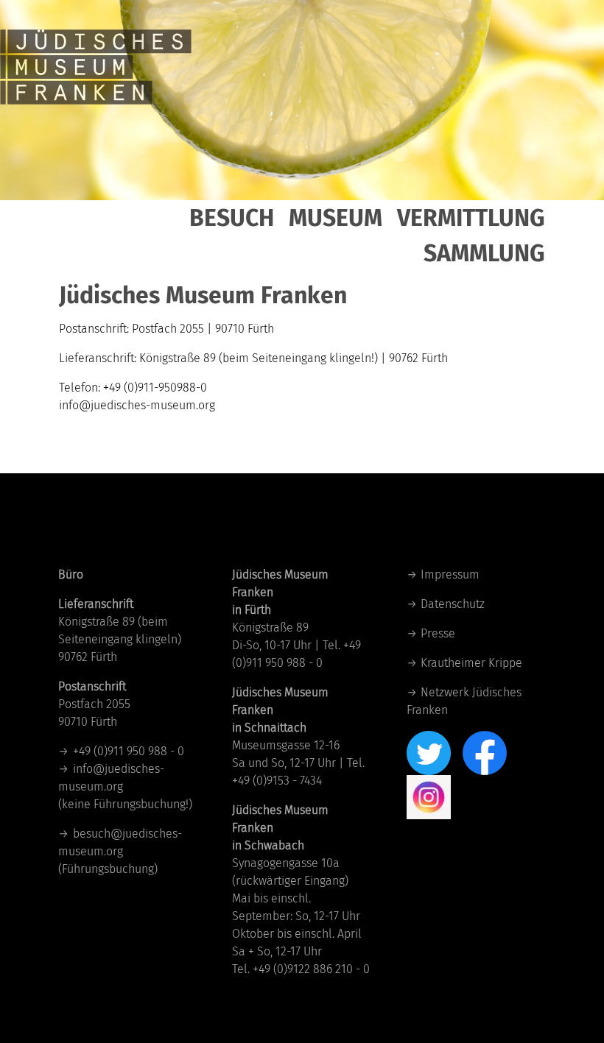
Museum (335, 218)
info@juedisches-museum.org (111, 777)
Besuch (231, 218)
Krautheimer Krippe (471, 663)
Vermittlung (471, 218)
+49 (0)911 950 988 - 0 (128, 751)
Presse (438, 633)
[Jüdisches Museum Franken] (96, 51)
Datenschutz (453, 604)
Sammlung (484, 253)
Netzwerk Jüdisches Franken (464, 701)
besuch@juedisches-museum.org (120, 842)
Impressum (450, 574)
